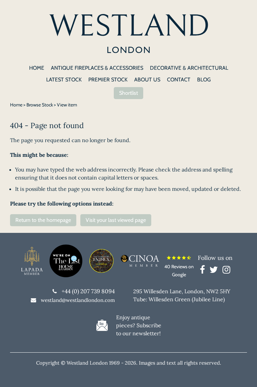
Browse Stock (39, 105)
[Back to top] (243, 373)
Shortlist (128, 93)
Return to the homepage (43, 220)
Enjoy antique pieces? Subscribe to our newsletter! (138, 325)
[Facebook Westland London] (204, 271)
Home (16, 105)
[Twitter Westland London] (215, 271)
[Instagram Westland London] (226, 271)
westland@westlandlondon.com (78, 300)
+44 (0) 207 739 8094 (88, 291)
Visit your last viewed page (116, 220)
